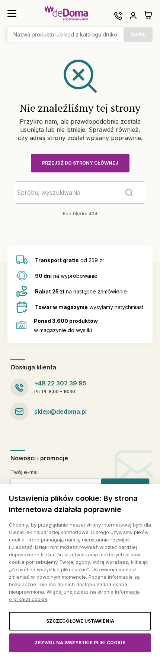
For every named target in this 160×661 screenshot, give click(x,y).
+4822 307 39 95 (60, 383)
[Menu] (11, 13)
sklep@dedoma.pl (60, 411)
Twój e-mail (24, 472)
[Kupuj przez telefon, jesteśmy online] (118, 15)
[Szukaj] (129, 192)
